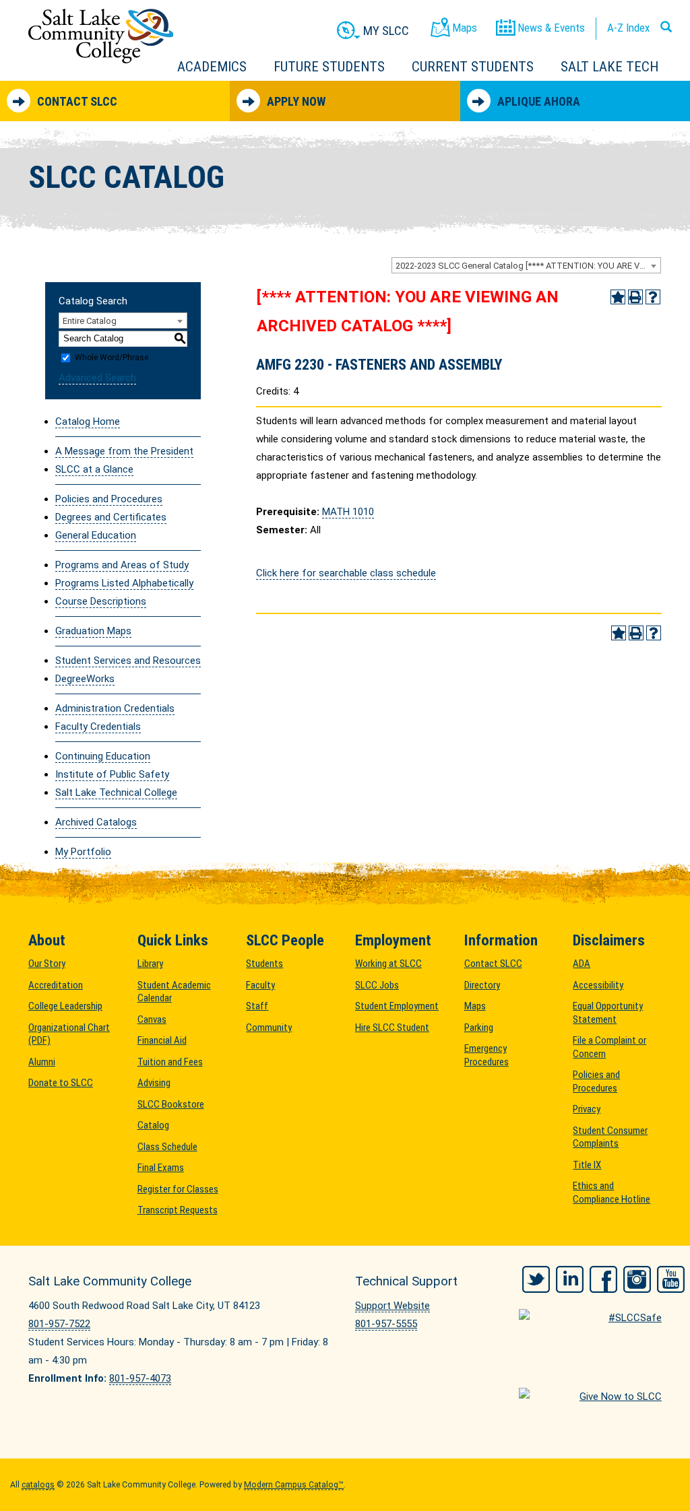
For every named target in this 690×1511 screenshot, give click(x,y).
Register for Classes (177, 1189)
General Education (95, 535)
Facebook (603, 1279)
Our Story (46, 964)
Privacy (586, 1109)
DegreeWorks (85, 679)
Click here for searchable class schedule (346, 573)
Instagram (637, 1279)
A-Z (628, 27)
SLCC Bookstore (170, 1104)
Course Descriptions (100, 601)
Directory (482, 985)
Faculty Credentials (98, 726)
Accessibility (598, 985)
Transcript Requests (177, 1210)
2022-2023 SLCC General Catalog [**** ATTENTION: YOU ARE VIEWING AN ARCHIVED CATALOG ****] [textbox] (528, 266)
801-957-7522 (59, 1324)
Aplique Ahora (538, 101)
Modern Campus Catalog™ (294, 1484)
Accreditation (55, 985)
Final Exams (160, 1168)
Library (150, 964)
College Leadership (65, 1006)
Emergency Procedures (486, 1055)
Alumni (41, 1062)
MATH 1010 (348, 512)
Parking (478, 1027)
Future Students (329, 67)
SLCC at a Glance (94, 469)
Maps (475, 1006)
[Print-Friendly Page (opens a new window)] (635, 297)
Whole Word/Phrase (111, 357)
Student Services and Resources (128, 660)
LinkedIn (570, 1279)
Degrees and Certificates (110, 517)
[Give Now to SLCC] (590, 1408)
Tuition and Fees (170, 1062)
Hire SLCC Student (392, 1027)
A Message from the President (124, 451)
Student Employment (397, 1006)
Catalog (153, 1125)
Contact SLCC (77, 101)
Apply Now (296, 101)
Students (264, 964)
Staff (257, 1006)
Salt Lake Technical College (116, 792)
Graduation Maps (93, 631)
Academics (212, 67)
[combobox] (526, 265)
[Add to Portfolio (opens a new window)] (617, 297)
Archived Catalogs (96, 822)
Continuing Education (102, 756)
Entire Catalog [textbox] (90, 321)
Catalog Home (87, 421)
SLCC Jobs (377, 985)
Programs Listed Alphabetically (124, 583)
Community (269, 1027)
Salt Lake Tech (609, 67)
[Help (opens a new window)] (653, 297)
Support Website (392, 1306)
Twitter (536, 1279)
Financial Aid (162, 1040)
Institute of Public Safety (112, 774)
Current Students (473, 67)
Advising (153, 1083)
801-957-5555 (386, 1324)
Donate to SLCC (60, 1083)
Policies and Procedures (108, 499)
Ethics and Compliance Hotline (611, 1192)
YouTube (671, 1279)
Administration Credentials (115, 708)
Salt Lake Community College (100, 36)
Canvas (151, 1019)
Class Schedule (167, 1147)
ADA (581, 964)
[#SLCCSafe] (590, 1329)
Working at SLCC (388, 964)
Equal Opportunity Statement (608, 1013)
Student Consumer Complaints (610, 1137)
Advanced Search (97, 378)
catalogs (38, 1484)
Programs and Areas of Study (122, 565)
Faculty (260, 985)
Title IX (587, 1165)
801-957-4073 (140, 1378)
